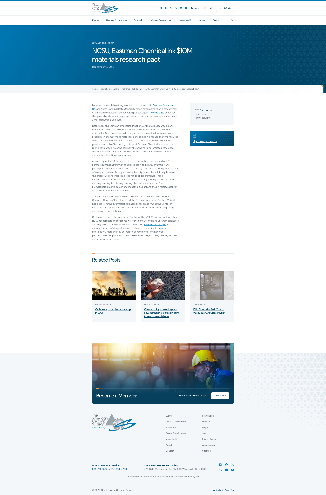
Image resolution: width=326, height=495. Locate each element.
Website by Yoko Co (223, 490)
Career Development (162, 20)
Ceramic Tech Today (132, 88)
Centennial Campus (155, 224)
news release (157, 112)
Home (95, 88)
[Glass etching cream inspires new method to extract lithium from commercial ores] (163, 285)
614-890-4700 (119, 469)
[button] (232, 20)
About (202, 20)
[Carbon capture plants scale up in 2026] (114, 285)
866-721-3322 (99, 469)
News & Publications (116, 20)
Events (95, 20)
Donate (195, 8)
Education (139, 20)
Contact (217, 20)
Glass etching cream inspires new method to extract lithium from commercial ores (161, 313)
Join (204, 433)
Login (210, 8)
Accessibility (208, 445)
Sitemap (206, 451)
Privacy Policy (209, 439)
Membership (186, 20)
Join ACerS (225, 8)
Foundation (208, 416)
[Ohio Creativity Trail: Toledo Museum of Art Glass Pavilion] (212, 285)
